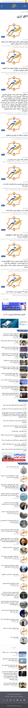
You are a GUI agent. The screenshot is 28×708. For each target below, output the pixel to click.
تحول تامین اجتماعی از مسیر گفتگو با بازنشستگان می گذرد (11, 361)
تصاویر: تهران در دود (14, 637)
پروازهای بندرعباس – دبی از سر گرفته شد (10, 653)
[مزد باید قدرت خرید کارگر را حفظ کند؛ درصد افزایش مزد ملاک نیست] (24, 382)
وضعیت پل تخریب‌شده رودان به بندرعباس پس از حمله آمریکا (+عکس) (10, 512)
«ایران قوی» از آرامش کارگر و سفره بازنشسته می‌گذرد (10, 341)
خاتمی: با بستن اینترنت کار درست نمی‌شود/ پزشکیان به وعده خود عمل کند (10, 476)
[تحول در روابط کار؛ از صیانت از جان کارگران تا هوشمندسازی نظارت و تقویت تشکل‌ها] (24, 369)
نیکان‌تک (8, 705)
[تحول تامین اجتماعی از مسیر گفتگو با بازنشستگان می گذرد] (24, 362)
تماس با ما (7, 696)
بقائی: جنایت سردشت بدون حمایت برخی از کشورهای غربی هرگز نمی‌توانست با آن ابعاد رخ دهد (10, 531)
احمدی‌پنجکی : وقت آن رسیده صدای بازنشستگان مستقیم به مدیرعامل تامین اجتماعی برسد (11, 335)
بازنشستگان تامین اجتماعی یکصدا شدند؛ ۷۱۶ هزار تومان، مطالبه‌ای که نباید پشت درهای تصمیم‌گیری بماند (9, 388)
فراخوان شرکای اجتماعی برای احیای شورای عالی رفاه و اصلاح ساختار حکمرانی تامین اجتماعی (10, 394)
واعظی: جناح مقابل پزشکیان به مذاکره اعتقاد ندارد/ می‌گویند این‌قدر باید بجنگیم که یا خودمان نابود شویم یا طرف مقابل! (10, 486)
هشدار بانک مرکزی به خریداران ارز (18, 160)
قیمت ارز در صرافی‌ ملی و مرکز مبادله (17, 210)
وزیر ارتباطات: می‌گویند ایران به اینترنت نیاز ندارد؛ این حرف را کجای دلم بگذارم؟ (10, 557)
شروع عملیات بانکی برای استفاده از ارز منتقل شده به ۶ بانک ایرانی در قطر (14, 43)
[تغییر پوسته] (2, 6)
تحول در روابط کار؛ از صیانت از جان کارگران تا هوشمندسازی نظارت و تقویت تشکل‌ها (10, 367)
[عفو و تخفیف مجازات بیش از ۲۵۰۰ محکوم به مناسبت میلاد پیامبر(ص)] (22, 685)
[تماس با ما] (3, 700)
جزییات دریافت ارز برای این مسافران (17, 135)
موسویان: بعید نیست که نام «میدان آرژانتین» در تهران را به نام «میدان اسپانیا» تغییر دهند (10, 504)
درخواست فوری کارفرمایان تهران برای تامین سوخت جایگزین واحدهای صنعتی (10, 374)
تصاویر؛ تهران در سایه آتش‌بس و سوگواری (10, 574)
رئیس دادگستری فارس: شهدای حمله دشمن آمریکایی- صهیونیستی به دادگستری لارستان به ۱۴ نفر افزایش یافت (10, 602)
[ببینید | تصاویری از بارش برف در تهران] (24, 631)
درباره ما (15, 696)
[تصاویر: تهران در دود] (24, 640)
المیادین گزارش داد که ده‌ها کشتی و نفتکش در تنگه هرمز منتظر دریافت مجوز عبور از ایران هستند (10, 495)
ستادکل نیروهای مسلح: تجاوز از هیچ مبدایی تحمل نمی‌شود (10, 659)
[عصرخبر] (14, 6)
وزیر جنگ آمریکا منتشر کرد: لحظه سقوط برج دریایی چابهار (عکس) (10, 521)
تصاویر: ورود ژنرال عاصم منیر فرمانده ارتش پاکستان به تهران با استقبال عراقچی (10, 566)
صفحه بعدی (5, 299)
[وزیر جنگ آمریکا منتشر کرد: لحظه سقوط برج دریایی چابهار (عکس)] (24, 524)
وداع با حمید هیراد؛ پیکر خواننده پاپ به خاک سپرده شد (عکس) (10, 620)
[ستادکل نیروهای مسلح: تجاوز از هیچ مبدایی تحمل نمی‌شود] (22, 661)
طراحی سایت (18, 705)
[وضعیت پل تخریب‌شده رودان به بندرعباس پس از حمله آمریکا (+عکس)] (24, 515)
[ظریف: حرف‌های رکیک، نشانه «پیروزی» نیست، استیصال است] (24, 587)
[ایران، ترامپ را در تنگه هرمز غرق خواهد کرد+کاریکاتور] (24, 551)
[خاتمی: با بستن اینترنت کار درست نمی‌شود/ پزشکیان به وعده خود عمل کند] (24, 479)
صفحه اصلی (20, 696)
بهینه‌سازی (13, 705)
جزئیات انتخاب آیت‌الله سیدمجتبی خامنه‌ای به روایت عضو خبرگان (10, 611)
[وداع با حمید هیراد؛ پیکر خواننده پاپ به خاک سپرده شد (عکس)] (24, 623)
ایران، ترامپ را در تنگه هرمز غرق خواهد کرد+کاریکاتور (11, 548)
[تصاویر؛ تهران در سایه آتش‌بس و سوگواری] (24, 578)
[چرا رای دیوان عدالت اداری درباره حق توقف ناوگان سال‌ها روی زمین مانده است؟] (24, 349)
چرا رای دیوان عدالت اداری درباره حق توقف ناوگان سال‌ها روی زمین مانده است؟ (10, 347)
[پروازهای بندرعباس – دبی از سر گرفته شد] (22, 654)
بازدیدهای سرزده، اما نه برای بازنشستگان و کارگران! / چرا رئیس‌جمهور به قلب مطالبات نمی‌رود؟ (10, 355)
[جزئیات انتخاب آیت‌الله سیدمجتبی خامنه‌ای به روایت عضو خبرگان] (24, 614)
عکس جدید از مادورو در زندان (12, 466)
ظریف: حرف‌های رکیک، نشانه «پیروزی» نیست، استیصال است (11, 584)
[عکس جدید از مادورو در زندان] (24, 470)
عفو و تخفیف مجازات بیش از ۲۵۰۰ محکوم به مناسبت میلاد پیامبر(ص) (11, 683)
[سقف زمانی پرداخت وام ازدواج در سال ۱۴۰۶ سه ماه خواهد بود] (22, 667)
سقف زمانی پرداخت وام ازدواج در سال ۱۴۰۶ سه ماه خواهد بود (12, 1)
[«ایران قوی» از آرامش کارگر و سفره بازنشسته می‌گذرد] (24, 342)
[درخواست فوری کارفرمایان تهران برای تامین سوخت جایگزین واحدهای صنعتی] (24, 375)
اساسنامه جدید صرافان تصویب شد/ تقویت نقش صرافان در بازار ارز (15, 69)
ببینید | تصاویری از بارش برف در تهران (11, 628)
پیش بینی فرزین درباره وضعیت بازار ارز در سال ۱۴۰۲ (15, 185)
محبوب (14, 647)
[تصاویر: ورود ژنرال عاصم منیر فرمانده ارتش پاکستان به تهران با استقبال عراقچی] (24, 569)
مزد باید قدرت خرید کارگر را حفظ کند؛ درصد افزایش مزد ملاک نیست (10, 380)
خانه (26, 12)
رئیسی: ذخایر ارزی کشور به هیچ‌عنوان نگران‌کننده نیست (17, 236)
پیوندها (11, 696)
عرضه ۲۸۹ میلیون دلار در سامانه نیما (17, 292)
